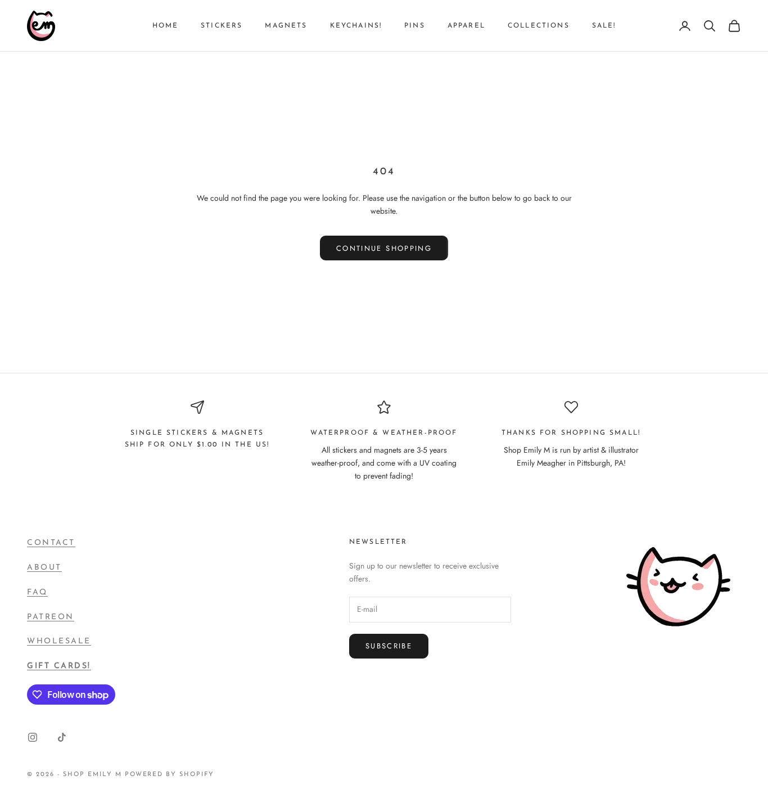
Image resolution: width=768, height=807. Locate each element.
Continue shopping (384, 248)
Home (165, 25)
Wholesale (59, 641)
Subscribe (388, 646)
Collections (539, 25)
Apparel (466, 25)
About (44, 567)
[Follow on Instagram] (32, 737)
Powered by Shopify (170, 775)
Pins (414, 25)
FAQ (37, 592)
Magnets (286, 25)
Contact (51, 543)
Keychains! (356, 25)
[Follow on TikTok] (61, 737)
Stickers (221, 25)
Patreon (50, 617)
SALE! (604, 25)
